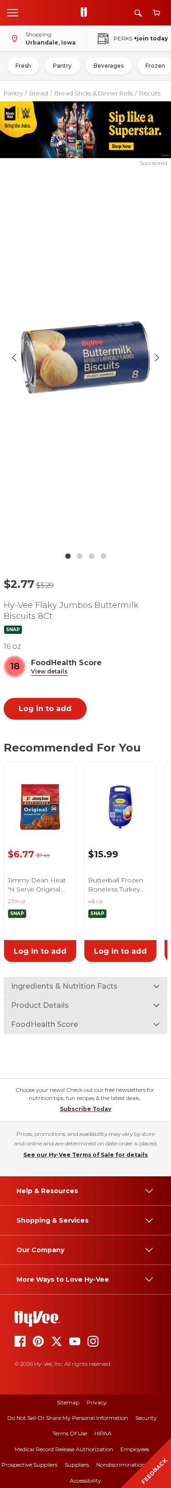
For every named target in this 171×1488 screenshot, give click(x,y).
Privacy (97, 1402)
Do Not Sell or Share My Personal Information (67, 1417)
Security (146, 1417)
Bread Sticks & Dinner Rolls (93, 93)
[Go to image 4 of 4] (103, 556)
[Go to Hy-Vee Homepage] (86, 12)
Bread (38, 93)
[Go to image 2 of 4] (80, 556)
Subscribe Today (85, 1108)
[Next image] (156, 357)
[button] (49, 671)
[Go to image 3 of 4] (92, 556)
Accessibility (85, 1480)
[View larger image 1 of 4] (86, 357)
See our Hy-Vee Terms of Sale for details (85, 1154)
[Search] (138, 13)
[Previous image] (14, 357)
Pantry (62, 65)
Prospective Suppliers (29, 1464)
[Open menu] (12, 12)
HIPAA (103, 1433)
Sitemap (68, 1402)
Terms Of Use (69, 1433)
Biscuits (150, 93)
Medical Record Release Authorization (64, 1449)
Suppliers (77, 1464)
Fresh (23, 65)
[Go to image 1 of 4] (68, 556)
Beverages (108, 65)
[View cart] (156, 12)
